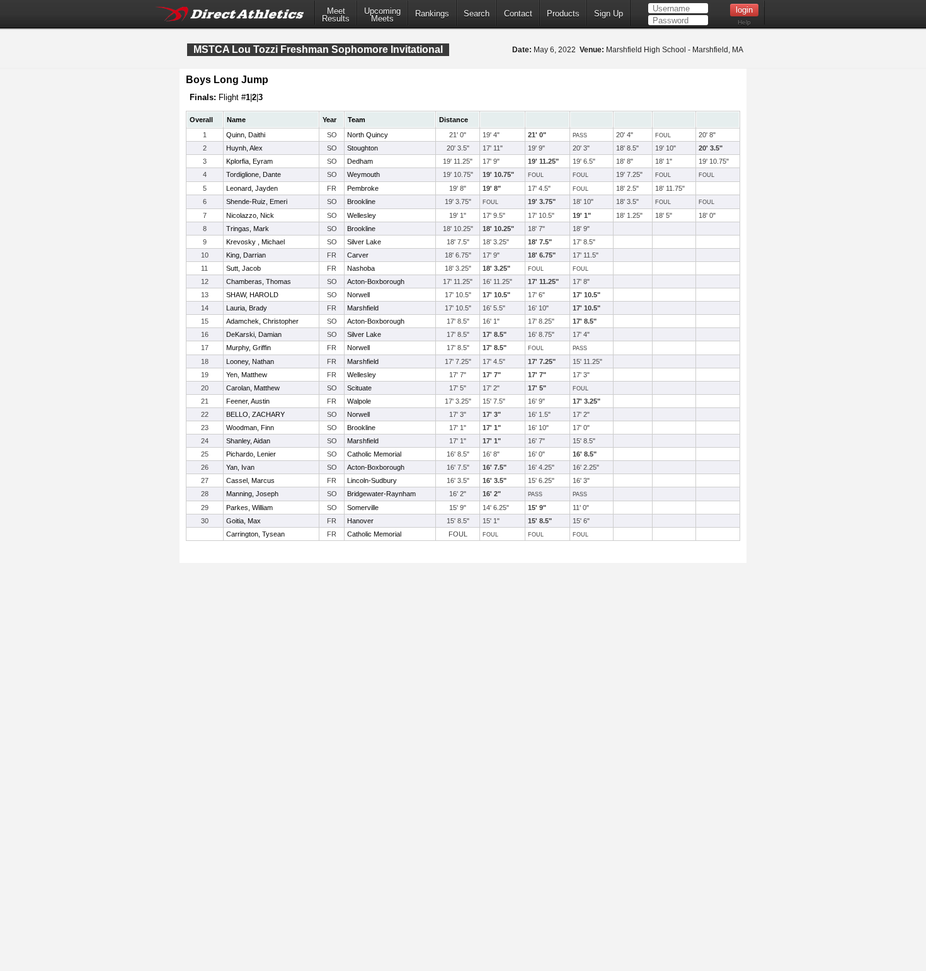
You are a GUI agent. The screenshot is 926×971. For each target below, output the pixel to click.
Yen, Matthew (246, 374)
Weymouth (363, 174)
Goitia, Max (243, 521)
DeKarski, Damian (254, 334)
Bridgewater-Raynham (381, 493)
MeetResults (336, 15)
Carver (358, 255)
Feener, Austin (248, 401)
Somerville (363, 507)
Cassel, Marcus (250, 480)
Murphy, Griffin (248, 347)
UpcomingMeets (382, 15)
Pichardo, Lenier (251, 454)
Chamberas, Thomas (258, 281)
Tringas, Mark (247, 228)
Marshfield (363, 308)
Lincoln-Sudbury (372, 480)
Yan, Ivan (240, 467)
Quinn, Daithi (245, 135)
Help (744, 22)
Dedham (360, 161)
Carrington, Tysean (255, 534)
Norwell (358, 294)
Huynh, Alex (244, 148)
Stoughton (362, 148)
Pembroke (363, 188)
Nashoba (361, 268)
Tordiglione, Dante (253, 174)
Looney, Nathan (250, 361)
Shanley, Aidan (248, 441)
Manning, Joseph (252, 493)
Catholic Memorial (374, 454)
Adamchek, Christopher (262, 321)
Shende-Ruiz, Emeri (256, 201)
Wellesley (361, 215)
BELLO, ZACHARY (255, 414)
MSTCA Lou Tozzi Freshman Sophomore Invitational (318, 49)
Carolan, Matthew (253, 388)
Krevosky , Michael (255, 242)
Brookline (361, 201)
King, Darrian (246, 255)
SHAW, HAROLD (252, 294)
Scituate (359, 388)
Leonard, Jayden (252, 188)
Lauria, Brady (246, 308)
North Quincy (367, 135)
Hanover (360, 521)
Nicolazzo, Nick (250, 215)
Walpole (359, 401)
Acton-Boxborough (375, 281)
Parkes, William (249, 507)
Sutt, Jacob (243, 268)
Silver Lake (364, 242)
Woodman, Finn (250, 427)
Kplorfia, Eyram (249, 161)
